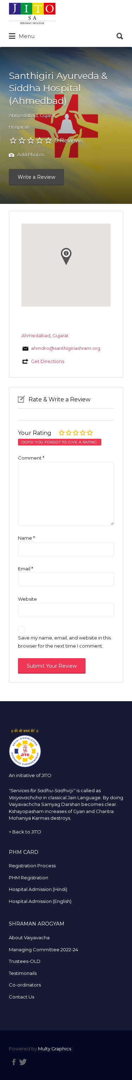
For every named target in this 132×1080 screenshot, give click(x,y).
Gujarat (48, 115)
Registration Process (32, 865)
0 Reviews (69, 140)
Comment (31, 458)
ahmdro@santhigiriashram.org (65, 348)
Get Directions (47, 361)
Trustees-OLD (24, 961)
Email (25, 568)
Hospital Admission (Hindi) (38, 889)
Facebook (13, 1062)
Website (27, 599)
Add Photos (30, 155)
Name (26, 538)
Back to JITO (26, 832)
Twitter (23, 1062)
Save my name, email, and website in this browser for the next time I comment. (64, 642)
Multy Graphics (54, 1048)
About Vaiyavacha (29, 937)
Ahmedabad (23, 115)
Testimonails (23, 973)
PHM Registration (28, 877)
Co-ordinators (25, 985)
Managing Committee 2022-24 (43, 949)
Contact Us (21, 997)
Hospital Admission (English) (40, 901)
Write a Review (36, 177)
